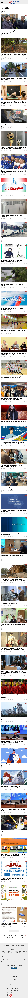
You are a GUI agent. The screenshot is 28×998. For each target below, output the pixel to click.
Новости (14, 974)
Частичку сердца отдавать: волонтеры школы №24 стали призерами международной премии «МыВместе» (13, 626)
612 (13, 937)
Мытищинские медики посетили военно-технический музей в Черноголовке (11, 399)
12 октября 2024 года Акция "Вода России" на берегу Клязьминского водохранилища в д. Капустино (12, 284)
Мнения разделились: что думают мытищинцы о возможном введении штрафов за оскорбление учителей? (13, 102)
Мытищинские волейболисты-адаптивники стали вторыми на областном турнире (14, 331)
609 (3, 937)
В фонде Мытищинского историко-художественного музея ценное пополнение (12, 125)
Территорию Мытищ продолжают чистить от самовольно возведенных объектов (12, 742)
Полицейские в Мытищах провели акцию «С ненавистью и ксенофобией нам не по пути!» (12, 488)
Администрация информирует (8, 193)
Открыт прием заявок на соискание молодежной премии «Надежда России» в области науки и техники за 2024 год (13, 308)
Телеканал (14, 976)
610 (7, 937)
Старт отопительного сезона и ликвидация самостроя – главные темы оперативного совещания (12, 557)
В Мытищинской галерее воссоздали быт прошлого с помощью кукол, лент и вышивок (12, 649)
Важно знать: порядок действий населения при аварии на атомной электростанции (13, 855)
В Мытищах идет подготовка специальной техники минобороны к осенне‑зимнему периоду (13, 832)
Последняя (22, 937)
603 (9, 935)
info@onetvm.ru (15, 961)
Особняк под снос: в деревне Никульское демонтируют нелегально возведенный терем (13, 580)
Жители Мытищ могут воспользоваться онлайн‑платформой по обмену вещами (11, 261)
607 (22, 935)
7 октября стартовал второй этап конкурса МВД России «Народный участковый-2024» (13, 443)
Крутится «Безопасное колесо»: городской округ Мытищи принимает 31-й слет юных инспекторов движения (13, 171)
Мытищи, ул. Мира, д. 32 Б (15, 988)
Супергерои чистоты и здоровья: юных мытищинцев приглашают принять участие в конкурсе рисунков (12, 878)
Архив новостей (14, 984)
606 (19, 935)
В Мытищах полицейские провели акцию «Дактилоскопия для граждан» (11, 466)
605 (15, 935)
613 (16, 937)
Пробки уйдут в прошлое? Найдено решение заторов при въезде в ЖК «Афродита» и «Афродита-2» (12, 32)
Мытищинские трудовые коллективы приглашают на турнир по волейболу (11, 787)
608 (25, 935)
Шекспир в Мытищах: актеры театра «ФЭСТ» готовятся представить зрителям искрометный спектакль (13, 672)
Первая (3, 935)
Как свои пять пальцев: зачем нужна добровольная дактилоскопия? (10, 602)
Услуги (14, 979)
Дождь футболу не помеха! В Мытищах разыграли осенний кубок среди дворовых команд (14, 148)
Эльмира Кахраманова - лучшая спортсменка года (14, 421)
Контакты (14, 982)
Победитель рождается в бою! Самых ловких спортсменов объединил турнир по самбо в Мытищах (12, 696)
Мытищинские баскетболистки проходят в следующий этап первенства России (12, 376)
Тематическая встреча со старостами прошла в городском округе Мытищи (13, 354)
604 (12, 935)
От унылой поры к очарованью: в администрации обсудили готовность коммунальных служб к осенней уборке (13, 56)
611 (10, 937)
